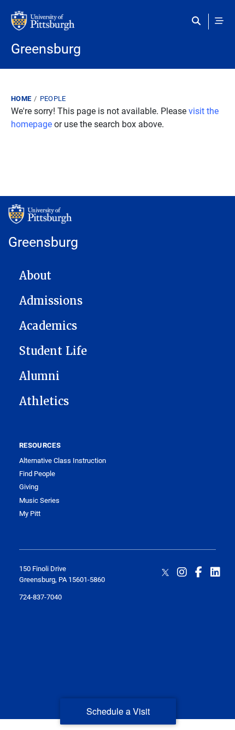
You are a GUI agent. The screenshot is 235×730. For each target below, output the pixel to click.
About (35, 276)
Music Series (39, 500)
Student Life (53, 351)
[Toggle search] (199, 21)
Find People (37, 473)
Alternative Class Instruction (62, 460)
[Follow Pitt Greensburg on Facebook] (198, 572)
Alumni (39, 376)
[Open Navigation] (219, 21)
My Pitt (29, 513)
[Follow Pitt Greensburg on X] (165, 572)
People (53, 98)
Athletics (44, 401)
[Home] (117, 26)
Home (21, 98)
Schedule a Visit (118, 711)
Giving (28, 486)
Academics (48, 326)
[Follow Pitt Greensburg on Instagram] (182, 572)
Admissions (51, 301)
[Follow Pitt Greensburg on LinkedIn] (215, 572)
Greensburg (46, 48)
